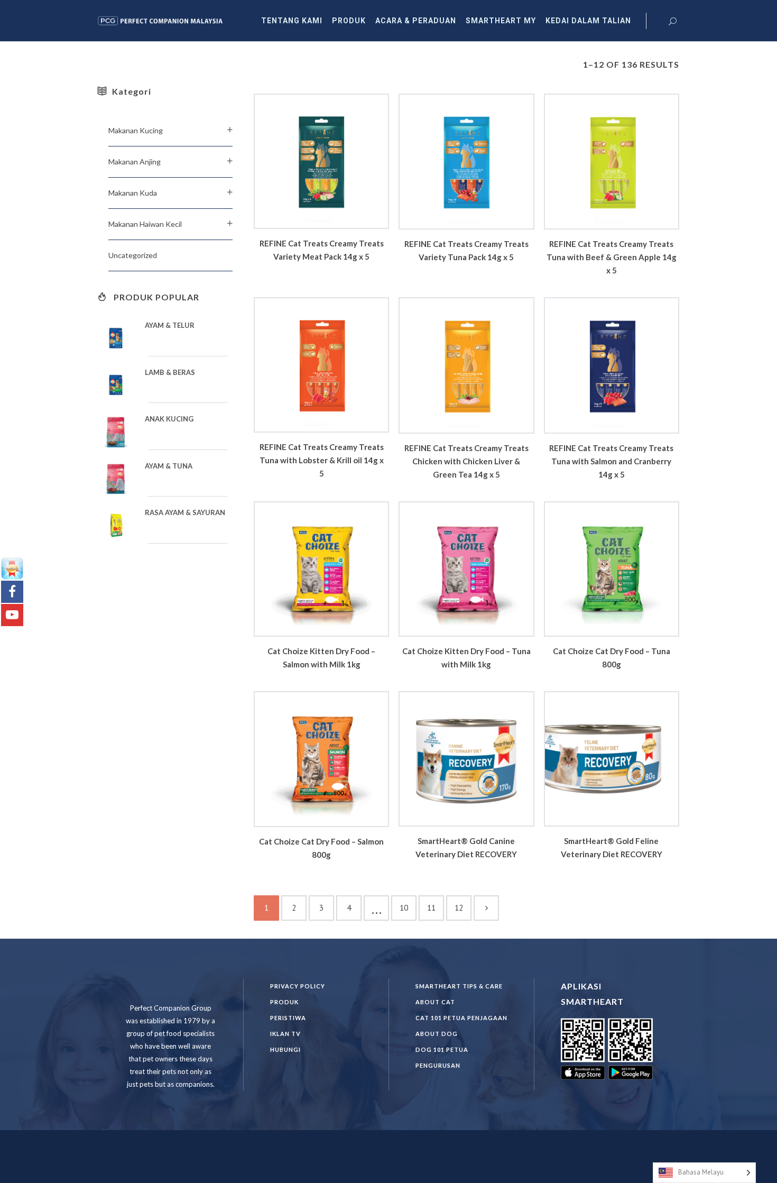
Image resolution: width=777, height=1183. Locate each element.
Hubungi (285, 1049)
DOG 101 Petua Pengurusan (441, 1057)
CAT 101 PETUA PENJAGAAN (461, 1017)
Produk (284, 1001)
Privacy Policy (297, 986)
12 (459, 908)
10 (404, 908)
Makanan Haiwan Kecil (145, 223)
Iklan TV (285, 1033)
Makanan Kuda (132, 192)
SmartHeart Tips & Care (459, 986)
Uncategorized (132, 255)
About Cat (435, 1001)
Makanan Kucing (135, 130)
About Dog (436, 1033)
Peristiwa (288, 1017)
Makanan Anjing (134, 161)
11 (431, 908)
